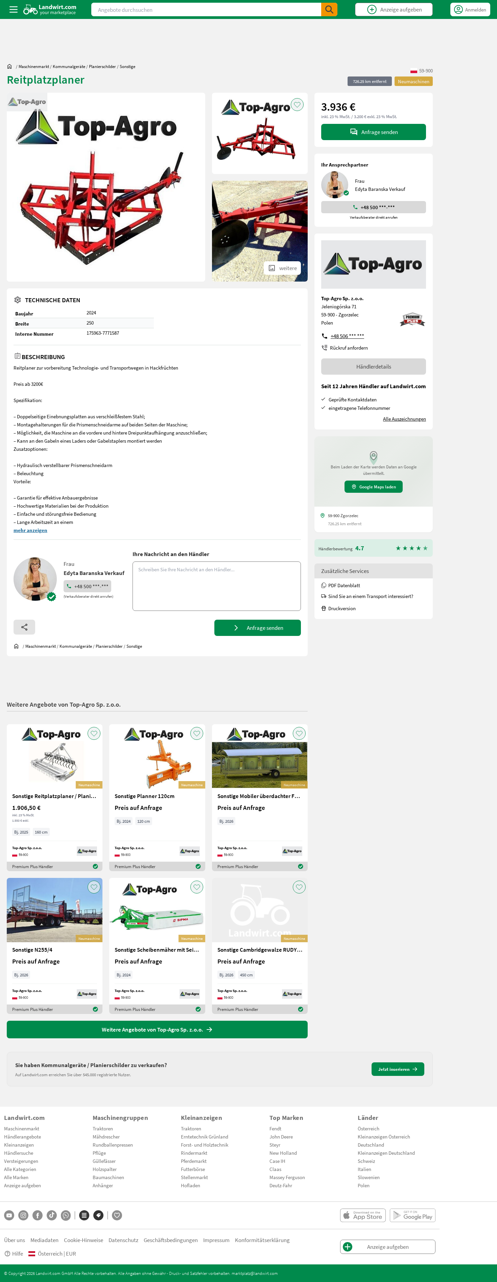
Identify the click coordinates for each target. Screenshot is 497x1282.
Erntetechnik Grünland (204, 1136)
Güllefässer (104, 1160)
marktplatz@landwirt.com (255, 1273)
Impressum (216, 1240)
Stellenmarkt (194, 1177)
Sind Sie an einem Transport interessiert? (370, 596)
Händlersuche (18, 1152)
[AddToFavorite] (297, 104)
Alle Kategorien (20, 1169)
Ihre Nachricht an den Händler (171, 554)
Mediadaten (44, 1240)
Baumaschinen (108, 1177)
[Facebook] (37, 1215)
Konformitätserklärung (262, 1240)
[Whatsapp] (66, 1215)
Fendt (275, 1128)
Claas (275, 1169)
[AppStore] (363, 1215)
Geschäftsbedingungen (171, 1240)
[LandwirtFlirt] (117, 1215)
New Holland (283, 1152)
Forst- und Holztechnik (204, 1144)
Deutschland (371, 1144)
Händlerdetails (373, 366)
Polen (364, 1185)
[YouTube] (9, 1215)
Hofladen (190, 1185)
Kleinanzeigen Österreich (384, 1136)
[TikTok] (52, 1215)
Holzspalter (105, 1169)
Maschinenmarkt (21, 1128)
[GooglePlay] (412, 1215)
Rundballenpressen (113, 1144)
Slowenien (369, 1177)
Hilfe (17, 1253)
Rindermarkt (194, 1152)
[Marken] (98, 1215)
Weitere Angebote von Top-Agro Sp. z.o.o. (64, 704)
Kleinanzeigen (19, 1144)
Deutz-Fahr (280, 1185)
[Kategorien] (84, 1215)
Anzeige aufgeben (22, 1185)
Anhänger (103, 1185)
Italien (364, 1169)
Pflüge (99, 1152)
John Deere (281, 1136)
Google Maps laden (377, 487)
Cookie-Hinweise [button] (83, 1240)
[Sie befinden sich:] (11, 66)
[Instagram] (23, 1215)
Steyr (274, 1144)
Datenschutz (123, 1240)
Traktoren (103, 1128)
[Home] (50, 9)
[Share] (24, 627)
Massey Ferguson (287, 1177)
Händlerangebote (22, 1136)
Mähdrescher (106, 1136)
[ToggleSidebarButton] (13, 9)
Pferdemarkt (194, 1160)
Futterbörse (193, 1169)
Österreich (368, 1128)
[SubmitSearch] (329, 9)
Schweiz (366, 1160)
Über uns (14, 1240)
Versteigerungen (21, 1160)
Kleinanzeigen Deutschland (386, 1152)
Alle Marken (16, 1177)
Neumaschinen (413, 81)
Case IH (277, 1160)
